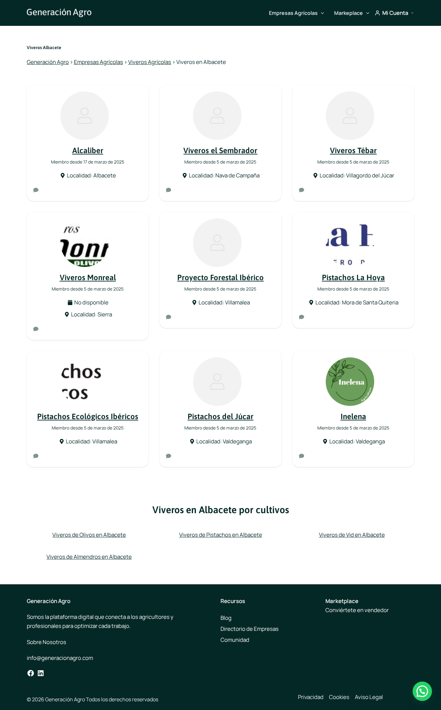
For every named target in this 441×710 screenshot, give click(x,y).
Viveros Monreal (88, 277)
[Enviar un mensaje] (35, 190)
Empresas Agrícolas (293, 12)
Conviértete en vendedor (357, 610)
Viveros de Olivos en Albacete (89, 534)
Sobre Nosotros (46, 642)
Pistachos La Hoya (353, 277)
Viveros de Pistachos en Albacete (220, 534)
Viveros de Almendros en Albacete (89, 556)
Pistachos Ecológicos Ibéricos (87, 416)
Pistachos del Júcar (220, 416)
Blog (226, 617)
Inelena (353, 416)
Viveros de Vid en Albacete (352, 534)
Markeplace (348, 12)
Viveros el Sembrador (220, 150)
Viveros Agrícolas (149, 62)
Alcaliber (87, 150)
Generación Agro (48, 62)
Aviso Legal (369, 697)
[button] (321, 13)
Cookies (339, 697)
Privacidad (310, 697)
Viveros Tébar (353, 150)
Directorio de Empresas (250, 628)
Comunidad (235, 639)
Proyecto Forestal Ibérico (220, 277)
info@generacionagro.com (60, 658)
